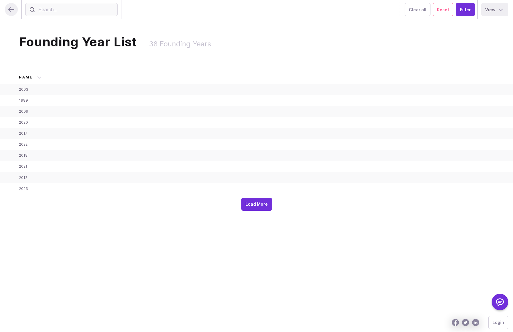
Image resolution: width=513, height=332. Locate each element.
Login (498, 322)
